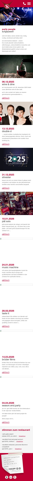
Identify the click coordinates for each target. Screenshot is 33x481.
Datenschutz (14, 470)
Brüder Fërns (8, 359)
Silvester (6, 177)
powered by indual (17, 471)
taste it (5, 313)
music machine (10, 267)
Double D (7, 131)
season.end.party (11, 405)
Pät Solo (6, 221)
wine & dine (8, 84)
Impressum (19, 470)
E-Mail (6, 466)
